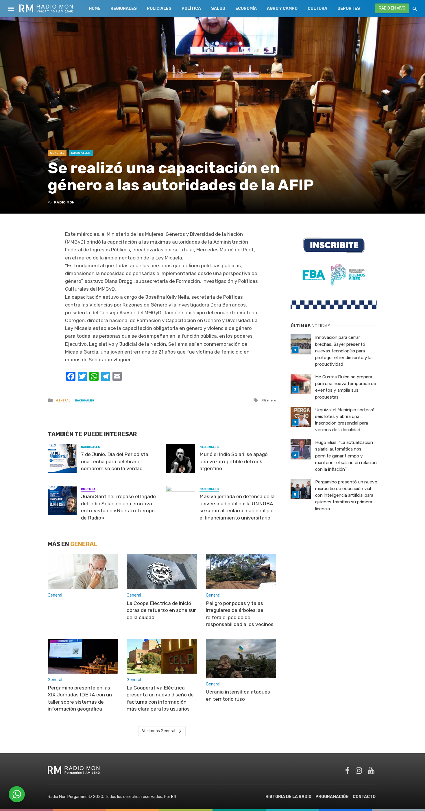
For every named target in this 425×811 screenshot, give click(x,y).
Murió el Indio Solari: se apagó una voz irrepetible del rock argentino (233, 461)
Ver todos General (158, 730)
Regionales (123, 8)
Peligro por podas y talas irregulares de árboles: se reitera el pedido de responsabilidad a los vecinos (240, 613)
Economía (246, 8)
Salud (218, 8)
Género (270, 400)
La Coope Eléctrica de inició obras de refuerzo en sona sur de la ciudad (161, 610)
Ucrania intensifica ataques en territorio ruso (238, 695)
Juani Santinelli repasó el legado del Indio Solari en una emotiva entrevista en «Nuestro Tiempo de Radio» (118, 507)
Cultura (317, 8)
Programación (332, 796)
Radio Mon (64, 202)
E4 (173, 796)
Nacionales (80, 153)
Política (191, 8)
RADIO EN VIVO (392, 8)
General (57, 153)
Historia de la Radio (288, 796)
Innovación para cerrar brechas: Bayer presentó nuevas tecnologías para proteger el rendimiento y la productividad (343, 351)
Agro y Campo (282, 8)
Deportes (348, 8)
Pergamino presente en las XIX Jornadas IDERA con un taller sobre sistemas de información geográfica (80, 698)
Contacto (364, 796)
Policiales (159, 8)
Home (94, 8)
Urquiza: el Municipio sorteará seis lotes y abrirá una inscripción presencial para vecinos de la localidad (344, 419)
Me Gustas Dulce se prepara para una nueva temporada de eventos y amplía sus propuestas (345, 386)
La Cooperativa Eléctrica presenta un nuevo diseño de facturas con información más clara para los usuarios (160, 698)
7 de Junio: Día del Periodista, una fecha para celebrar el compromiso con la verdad (115, 461)
